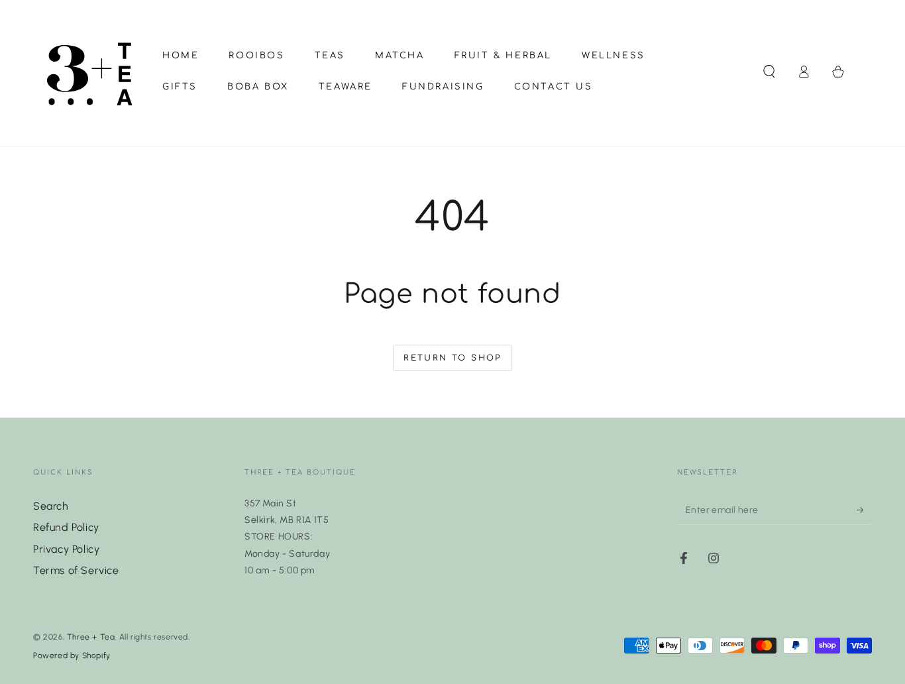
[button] (769, 71)
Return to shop (452, 358)
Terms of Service (76, 570)
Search (51, 506)
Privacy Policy (66, 549)
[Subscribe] (864, 509)
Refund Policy (66, 527)
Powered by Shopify (72, 655)
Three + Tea (91, 637)
